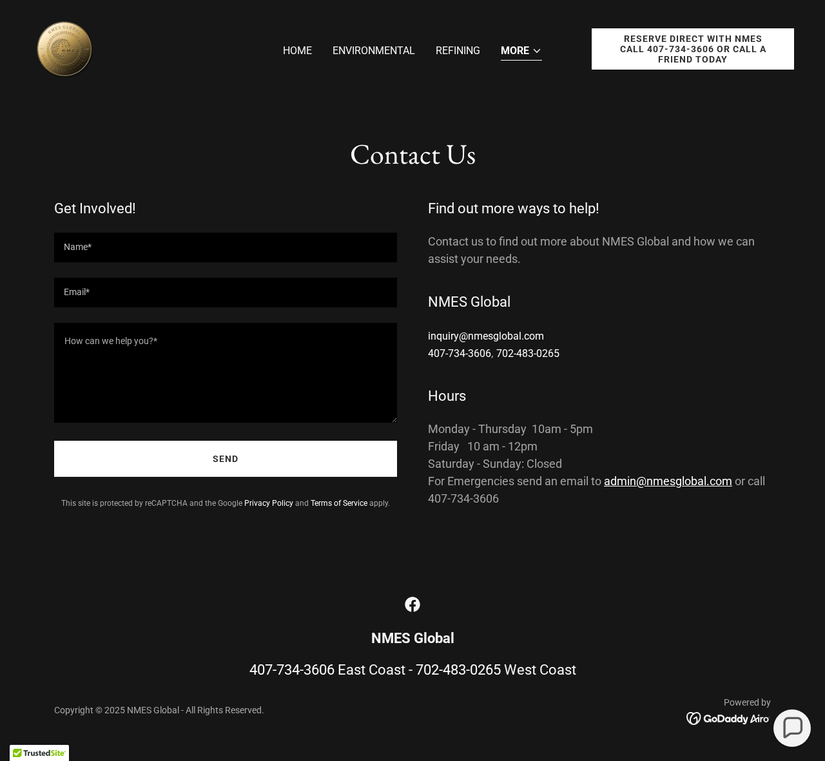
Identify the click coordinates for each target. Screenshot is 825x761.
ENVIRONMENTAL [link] (374, 50)
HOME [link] (297, 50)
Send (225, 459)
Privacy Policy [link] (268, 503)
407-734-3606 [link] (459, 353)
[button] (521, 52)
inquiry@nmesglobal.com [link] (486, 336)
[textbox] (225, 247)
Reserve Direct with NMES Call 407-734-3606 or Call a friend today (693, 49)
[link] (64, 48)
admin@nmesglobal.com (668, 481)
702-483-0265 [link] (527, 353)
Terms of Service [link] (339, 503)
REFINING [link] (458, 50)
